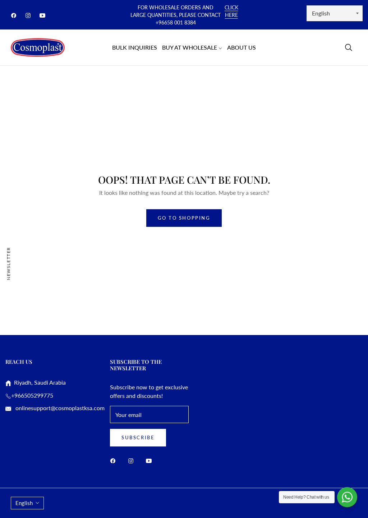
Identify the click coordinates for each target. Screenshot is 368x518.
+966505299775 (32, 395)
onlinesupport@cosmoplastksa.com (59, 407)
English (24, 503)
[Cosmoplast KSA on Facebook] (114, 460)
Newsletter (8, 263)
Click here (231, 11)
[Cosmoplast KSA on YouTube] (150, 460)
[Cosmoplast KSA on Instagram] (132, 460)
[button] (348, 47)
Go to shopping (184, 218)
